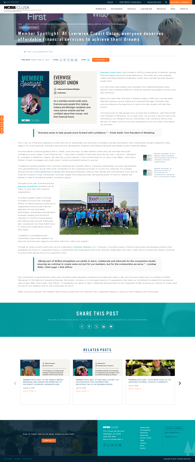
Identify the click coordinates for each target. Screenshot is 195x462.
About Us (184, 9)
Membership (101, 9)
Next (180, 383)
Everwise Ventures (82, 247)
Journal (143, 443)
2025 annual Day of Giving (47, 172)
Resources (161, 9)
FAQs (142, 440)
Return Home (34, 8)
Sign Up (48, 440)
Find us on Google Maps (112, 439)
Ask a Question (171, 432)
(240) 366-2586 (109, 436)
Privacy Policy (27, 459)
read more (28, 391)
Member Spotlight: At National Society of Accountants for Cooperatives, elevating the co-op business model (97, 382)
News (173, 9)
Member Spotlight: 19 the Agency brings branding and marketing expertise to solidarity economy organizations (43, 382)
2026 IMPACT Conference (130, 2)
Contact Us (170, 437)
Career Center (145, 438)
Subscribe (99, 60)
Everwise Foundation (28, 186)
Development (116, 9)
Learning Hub (146, 9)
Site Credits (8, 459)
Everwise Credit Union (111, 72)
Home (20, 24)
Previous (15, 383)
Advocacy (131, 9)
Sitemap (17, 459)
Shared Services (154, 2)
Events (110, 2)
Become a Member (180, 2)
